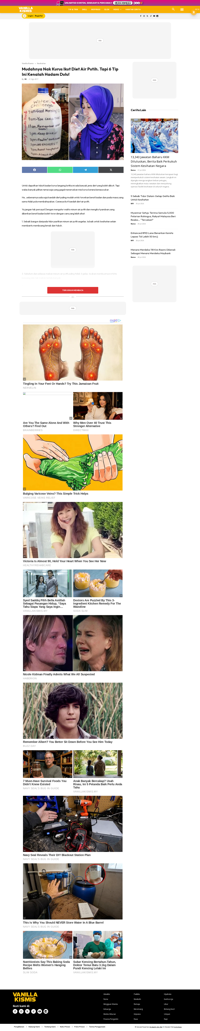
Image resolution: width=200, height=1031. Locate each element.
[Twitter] (147, 16)
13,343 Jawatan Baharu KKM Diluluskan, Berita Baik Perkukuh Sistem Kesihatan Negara (154, 161)
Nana (133, 170)
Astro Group (178, 1027)
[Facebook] (140, 16)
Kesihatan (41, 63)
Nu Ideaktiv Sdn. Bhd (156, 1027)
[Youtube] (154, 16)
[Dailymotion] (157, 16)
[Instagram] (144, 16)
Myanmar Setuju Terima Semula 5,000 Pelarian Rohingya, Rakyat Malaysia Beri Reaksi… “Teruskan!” (153, 216)
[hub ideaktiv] (182, 8)
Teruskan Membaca (72, 290)
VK (25, 79)
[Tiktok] (150, 16)
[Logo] (26, 9)
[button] (173, 9)
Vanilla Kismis (28, 63)
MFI (132, 203)
